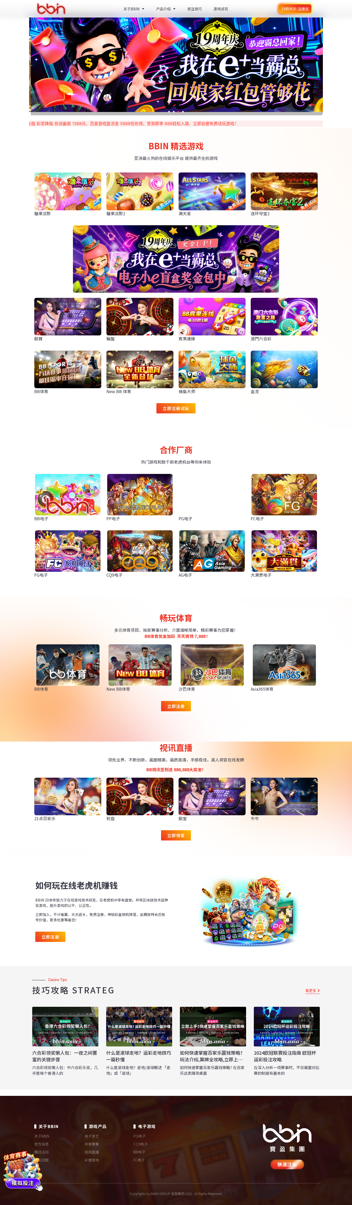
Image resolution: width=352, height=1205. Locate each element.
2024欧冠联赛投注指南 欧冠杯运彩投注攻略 (285, 1055)
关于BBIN (131, 8)
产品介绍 (163, 8)
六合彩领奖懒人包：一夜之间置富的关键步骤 (64, 1055)
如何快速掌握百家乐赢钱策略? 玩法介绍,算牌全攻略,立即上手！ (211, 1059)
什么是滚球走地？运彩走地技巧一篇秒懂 (138, 1055)
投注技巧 (194, 8)
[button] (169, 111)
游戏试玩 (221, 8)
